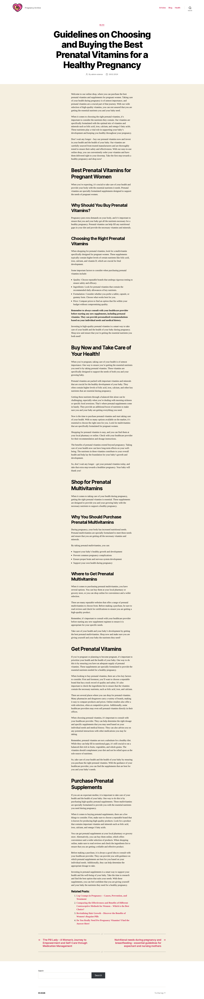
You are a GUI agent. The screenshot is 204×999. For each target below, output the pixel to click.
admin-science (97, 74)
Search (40, 971)
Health (177, 8)
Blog (170, 8)
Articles (162, 8)
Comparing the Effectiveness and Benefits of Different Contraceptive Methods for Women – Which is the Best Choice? (102, 906)
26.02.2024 (113, 74)
